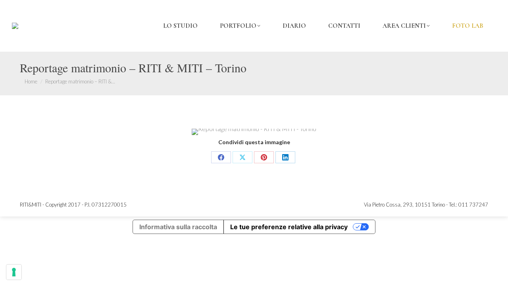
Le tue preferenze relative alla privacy (289, 227)
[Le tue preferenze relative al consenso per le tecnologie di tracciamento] (13, 272)
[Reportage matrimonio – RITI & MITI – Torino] (254, 132)
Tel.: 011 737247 (468, 204)
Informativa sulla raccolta (178, 227)
